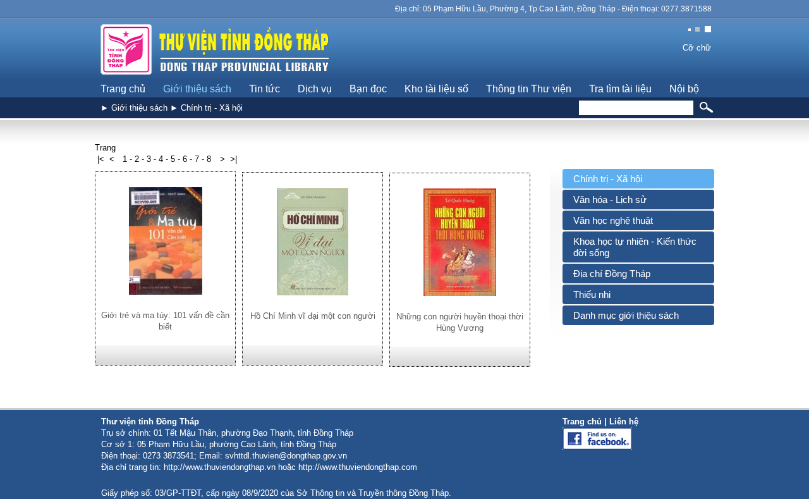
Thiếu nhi (592, 294)
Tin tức (264, 88)
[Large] (709, 30)
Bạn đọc (368, 88)
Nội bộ (684, 88)
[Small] (690, 30)
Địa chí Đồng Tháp (611, 273)
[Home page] (215, 78)
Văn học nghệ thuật (613, 220)
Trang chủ (122, 88)
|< (100, 159)
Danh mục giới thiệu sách (626, 315)
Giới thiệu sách (197, 88)
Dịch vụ (315, 88)
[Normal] (700, 30)
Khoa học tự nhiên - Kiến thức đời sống (634, 247)
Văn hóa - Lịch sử (610, 199)
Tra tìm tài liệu (620, 88)
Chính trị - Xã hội (607, 178)
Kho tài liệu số (436, 88)
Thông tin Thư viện (528, 88)
